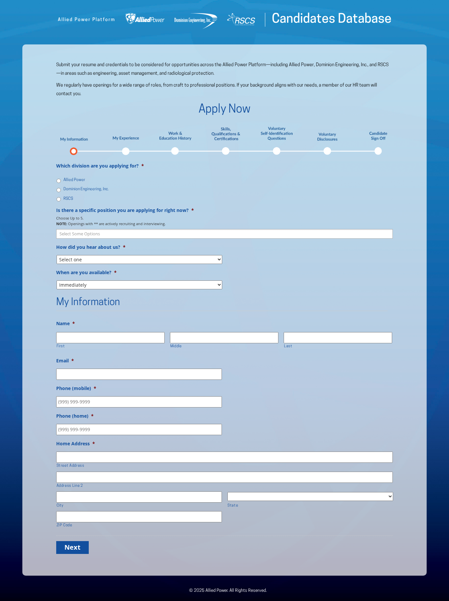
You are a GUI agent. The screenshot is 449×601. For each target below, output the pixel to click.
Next (72, 547)
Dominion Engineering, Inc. (341, 65)
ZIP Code (64, 525)
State (232, 506)
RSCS (383, 65)
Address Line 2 (70, 486)
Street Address (70, 466)
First (61, 346)
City (60, 506)
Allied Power (301, 65)
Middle (176, 346)
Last (288, 346)
